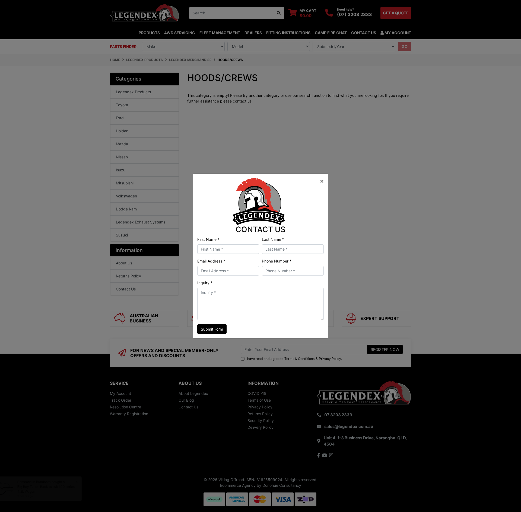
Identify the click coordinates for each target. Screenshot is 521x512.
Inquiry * (204, 282)
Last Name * (273, 239)
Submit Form (212, 329)
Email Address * (211, 261)
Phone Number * (276, 261)
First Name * (208, 239)
